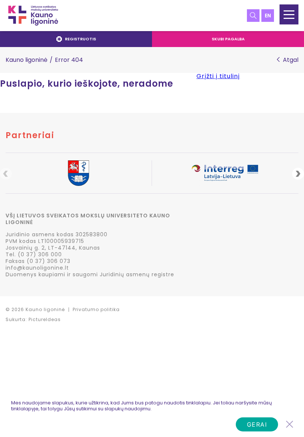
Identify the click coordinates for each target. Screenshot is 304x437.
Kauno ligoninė (26, 60)
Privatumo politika (96, 309)
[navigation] (152, 39)
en (268, 15)
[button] (289, 14)
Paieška (253, 15)
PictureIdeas (45, 319)
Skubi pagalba (228, 39)
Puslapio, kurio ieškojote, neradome (86, 83)
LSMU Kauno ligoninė (33, 16)
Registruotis (80, 39)
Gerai (257, 424)
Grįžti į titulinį (218, 76)
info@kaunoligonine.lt (37, 267)
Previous (6, 174)
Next (298, 174)
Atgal (290, 60)
